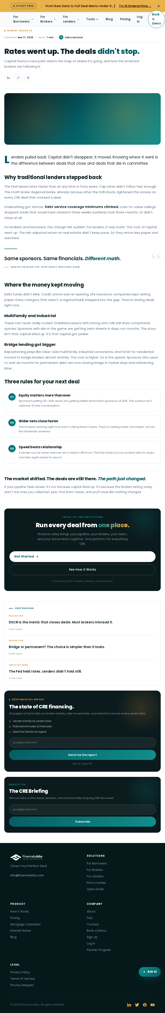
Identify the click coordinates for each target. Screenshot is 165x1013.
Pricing (125, 19)
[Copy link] (18, 78)
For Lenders (69, 19)
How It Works (19, 912)
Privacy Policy (20, 972)
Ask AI (152, 972)
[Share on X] (28, 78)
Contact (93, 924)
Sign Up (92, 937)
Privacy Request (22, 985)
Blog (109, 19)
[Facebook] (145, 1005)
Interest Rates (20, 931)
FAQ (90, 918)
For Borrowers (21, 19)
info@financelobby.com (27, 875)
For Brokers (46, 19)
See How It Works (82, 569)
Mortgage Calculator (25, 924)
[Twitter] (137, 1005)
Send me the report (82, 755)
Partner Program (99, 950)
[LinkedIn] (129, 1005)
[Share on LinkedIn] (8, 78)
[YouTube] (152, 1005)
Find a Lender (96, 883)
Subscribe (82, 822)
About (91, 912)
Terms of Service (22, 979)
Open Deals (95, 889)
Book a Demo (156, 19)
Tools (90, 19)
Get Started (24, 556)
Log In (139, 19)
